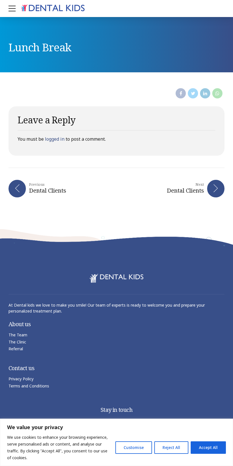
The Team (18, 335)
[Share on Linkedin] (205, 93)
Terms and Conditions (29, 386)
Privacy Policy (21, 378)
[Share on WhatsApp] (217, 93)
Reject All (171, 447)
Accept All (208, 447)
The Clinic (17, 342)
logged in (55, 139)
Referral (16, 348)
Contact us (21, 368)
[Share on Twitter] (193, 93)
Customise (134, 447)
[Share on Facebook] (181, 93)
